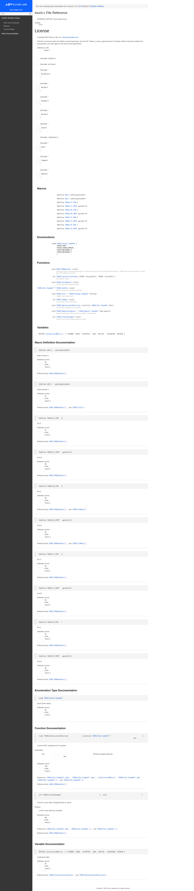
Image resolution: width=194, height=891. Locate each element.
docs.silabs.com (16, 10)
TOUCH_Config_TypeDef (79, 294)
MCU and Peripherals (11, 23)
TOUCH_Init (61, 294)
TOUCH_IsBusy (62, 299)
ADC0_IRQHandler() (58, 373)
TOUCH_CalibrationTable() (61, 875)
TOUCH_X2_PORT (71, 213)
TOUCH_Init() (78, 407)
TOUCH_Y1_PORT (71, 221)
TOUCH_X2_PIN (71, 210)
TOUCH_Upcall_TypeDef (89, 311)
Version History (9, 29)
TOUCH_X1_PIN (71, 202)
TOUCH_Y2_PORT (71, 228)
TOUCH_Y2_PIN (71, 225)
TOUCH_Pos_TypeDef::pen (129, 777)
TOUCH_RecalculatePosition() (93, 875)
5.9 (80, 6)
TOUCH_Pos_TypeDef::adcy (84, 777)
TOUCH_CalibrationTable (67, 276)
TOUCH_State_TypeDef (66, 243)
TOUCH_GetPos (62, 288)
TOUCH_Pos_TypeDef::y (74, 780)
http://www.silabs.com (70, 37)
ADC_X (68, 195)
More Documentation (10, 34)
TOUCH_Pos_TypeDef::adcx (58, 777)
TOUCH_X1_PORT (71, 206)
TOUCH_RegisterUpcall (66, 311)
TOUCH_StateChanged (65, 317)
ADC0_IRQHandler (64, 269)
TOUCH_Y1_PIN (71, 217)
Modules (7, 26)
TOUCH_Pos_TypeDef (45, 288)
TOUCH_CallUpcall (64, 282)
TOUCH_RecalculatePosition (68, 305)
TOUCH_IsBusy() (79, 509)
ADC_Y (68, 198)
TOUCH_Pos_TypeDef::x (48, 780)
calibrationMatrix (54, 334)
